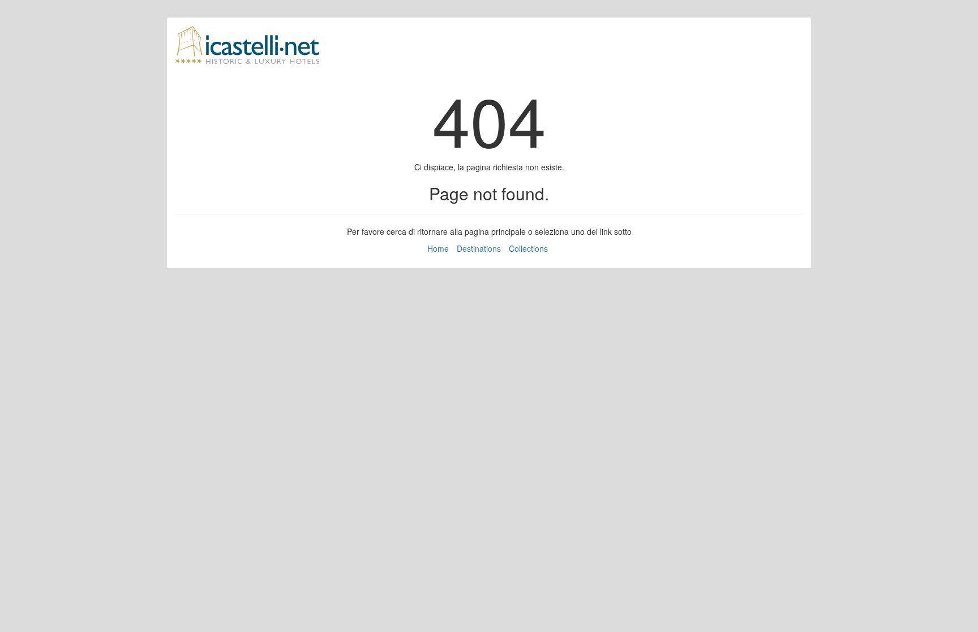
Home (438, 248)
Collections (528, 248)
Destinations (479, 248)
